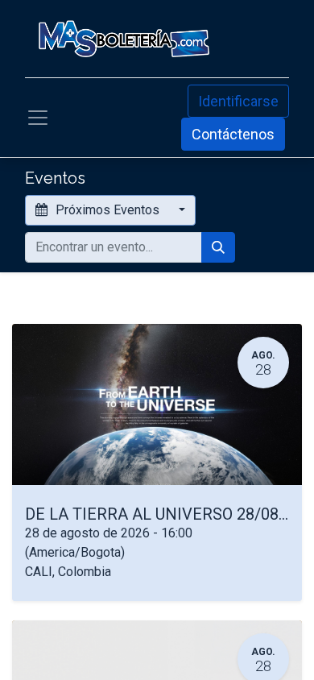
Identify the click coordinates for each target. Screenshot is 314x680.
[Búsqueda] (218, 247)
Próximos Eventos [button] (107, 210)
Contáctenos (233, 134)
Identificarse (238, 101)
